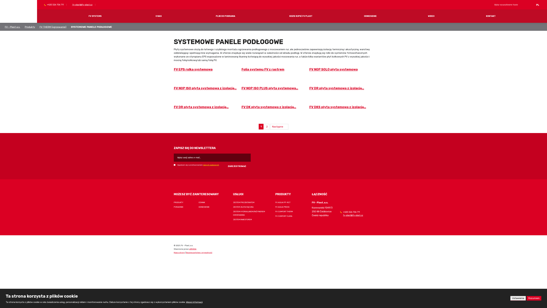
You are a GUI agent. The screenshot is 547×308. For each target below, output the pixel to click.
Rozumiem (534, 298)
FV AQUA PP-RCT (282, 202)
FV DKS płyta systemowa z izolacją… (337, 107)
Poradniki (178, 207)
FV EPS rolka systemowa (193, 69)
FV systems (95, 16)
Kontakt (491, 16)
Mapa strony (179, 253)
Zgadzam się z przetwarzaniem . (198, 165)
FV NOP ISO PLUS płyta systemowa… (269, 88)
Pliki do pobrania (225, 16)
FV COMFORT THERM (284, 211)
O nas (159, 16)
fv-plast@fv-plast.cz (82, 5)
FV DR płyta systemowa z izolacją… (336, 88)
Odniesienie (370, 16)
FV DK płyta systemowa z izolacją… (268, 107)
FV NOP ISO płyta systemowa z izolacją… (205, 88)
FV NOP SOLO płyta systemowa (333, 69)
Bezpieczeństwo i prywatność (199, 253)
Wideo (431, 16)
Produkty (30, 27)
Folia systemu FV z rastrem (262, 69)
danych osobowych (211, 165)
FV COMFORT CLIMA (283, 216)
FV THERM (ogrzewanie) (53, 27)
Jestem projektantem (243, 202)
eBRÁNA (192, 249)
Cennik (202, 202)
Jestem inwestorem (242, 219)
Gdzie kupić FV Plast (300, 16)
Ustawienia (518, 298)
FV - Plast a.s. (12, 27)
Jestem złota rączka (243, 207)
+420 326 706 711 (55, 5)
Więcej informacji (194, 302)
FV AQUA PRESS (282, 207)
